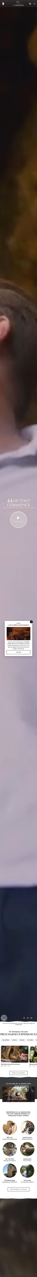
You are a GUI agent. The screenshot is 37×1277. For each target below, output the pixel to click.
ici (23, 649)
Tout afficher (5, 1040)
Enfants (15, 1040)
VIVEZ (18, 623)
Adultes (22, 1040)
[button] (35, 1055)
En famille (30, 1040)
